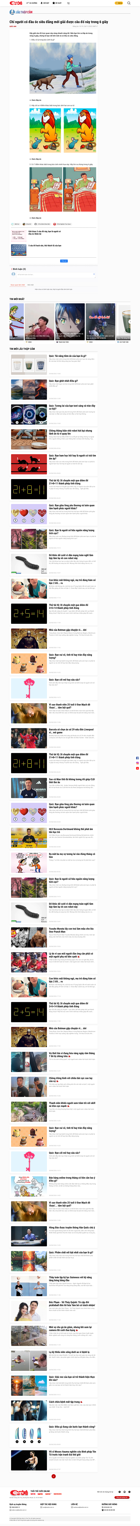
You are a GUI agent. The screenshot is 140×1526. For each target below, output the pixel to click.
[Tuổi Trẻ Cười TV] (124, 1492)
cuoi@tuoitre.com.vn (48, 1507)
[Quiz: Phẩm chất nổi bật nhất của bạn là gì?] (29, 1261)
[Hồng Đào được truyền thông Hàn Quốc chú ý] (29, 1236)
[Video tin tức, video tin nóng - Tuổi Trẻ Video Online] (49, 1493)
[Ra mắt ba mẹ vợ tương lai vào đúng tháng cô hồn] (29, 863)
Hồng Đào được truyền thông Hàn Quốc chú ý (72, 1227)
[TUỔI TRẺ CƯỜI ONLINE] (19, 1493)
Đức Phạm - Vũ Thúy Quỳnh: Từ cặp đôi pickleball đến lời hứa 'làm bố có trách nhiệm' (72, 1304)
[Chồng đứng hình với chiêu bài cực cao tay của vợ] (29, 1087)
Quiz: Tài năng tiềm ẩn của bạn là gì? (67, 356)
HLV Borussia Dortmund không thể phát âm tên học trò (71, 831)
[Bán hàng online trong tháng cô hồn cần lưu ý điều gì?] (29, 1186)
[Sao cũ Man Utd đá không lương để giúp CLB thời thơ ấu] (29, 788)
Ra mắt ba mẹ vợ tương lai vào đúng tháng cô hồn (72, 856)
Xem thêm (53, 1476)
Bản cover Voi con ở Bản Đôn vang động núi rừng (37, 337)
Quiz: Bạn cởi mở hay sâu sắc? (64, 679)
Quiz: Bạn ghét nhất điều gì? (63, 380)
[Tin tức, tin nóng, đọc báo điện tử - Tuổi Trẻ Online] (34, 1493)
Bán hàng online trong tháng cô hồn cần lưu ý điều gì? (72, 1179)
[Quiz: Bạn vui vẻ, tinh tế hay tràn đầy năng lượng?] (29, 663)
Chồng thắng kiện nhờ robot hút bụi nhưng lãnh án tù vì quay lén (70, 432)
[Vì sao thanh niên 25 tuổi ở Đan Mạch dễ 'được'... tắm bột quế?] (29, 713)
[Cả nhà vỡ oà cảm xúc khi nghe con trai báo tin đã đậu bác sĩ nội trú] (100, 321)
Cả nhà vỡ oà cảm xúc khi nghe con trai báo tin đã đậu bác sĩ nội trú (100, 337)
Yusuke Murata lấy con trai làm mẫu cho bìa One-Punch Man (71, 930)
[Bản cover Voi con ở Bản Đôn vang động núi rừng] (39, 321)
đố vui (17, 224)
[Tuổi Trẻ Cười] (129, 1492)
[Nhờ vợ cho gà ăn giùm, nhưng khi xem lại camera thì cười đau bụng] (29, 1336)
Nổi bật (46, 3)
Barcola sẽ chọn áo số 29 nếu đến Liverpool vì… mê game (71, 731)
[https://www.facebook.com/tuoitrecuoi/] (120, 1492)
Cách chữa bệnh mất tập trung (64, 1401)
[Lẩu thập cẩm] (70, 13)
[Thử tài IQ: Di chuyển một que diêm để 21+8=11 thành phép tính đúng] (29, 489)
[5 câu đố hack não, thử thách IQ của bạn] (18, 250)
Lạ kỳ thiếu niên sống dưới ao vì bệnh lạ (69, 1352)
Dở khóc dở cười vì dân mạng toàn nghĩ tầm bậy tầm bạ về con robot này (71, 557)
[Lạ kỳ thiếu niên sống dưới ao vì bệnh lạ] (29, 1361)
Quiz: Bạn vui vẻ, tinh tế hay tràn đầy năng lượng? (70, 656)
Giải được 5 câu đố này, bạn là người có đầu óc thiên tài (44, 232)
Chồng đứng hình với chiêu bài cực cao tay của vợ (70, 1080)
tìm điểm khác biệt (44, 224)
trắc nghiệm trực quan (64, 224)
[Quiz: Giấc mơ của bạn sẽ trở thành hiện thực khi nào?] (29, 1386)
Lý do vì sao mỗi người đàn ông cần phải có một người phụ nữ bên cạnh (71, 955)
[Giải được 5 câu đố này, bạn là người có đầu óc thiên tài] (18, 236)
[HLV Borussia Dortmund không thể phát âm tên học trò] (29, 838)
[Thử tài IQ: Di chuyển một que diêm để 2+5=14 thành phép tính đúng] (29, 614)
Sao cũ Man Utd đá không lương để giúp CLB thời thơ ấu (72, 781)
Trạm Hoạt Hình (63, 342)
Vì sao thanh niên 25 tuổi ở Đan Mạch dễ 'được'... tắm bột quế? (69, 706)
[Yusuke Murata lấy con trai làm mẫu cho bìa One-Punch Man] (29, 937)
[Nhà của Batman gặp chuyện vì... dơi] (29, 638)
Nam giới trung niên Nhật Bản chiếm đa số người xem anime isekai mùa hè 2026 (69, 336)
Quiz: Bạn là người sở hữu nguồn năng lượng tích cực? (71, 532)
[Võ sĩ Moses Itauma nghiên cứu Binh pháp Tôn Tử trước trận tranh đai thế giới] (29, 1460)
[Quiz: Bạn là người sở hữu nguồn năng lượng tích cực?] (29, 539)
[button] (68, 3)
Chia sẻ (63, 261)
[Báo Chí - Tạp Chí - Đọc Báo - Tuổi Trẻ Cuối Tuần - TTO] (41, 1493)
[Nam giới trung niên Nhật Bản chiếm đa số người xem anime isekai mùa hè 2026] (70, 321)
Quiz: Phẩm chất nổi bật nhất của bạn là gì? (71, 1252)
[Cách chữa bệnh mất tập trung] (29, 1410)
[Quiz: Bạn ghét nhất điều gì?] (29, 389)
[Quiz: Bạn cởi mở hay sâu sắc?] (29, 688)
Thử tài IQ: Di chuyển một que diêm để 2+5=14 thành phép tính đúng (68, 607)
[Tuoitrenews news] (58, 1494)
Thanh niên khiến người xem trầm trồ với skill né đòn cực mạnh (72, 1105)
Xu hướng (33, 3)
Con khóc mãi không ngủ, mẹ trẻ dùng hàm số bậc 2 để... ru (72, 582)
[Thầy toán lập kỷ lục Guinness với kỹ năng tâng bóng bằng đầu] (29, 1286)
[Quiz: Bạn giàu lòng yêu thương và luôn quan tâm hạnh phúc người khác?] (29, 514)
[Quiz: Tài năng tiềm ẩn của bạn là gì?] (29, 365)
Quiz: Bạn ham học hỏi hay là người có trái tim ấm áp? (72, 457)
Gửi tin (120, 3)
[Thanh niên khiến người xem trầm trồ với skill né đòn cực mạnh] (29, 1112)
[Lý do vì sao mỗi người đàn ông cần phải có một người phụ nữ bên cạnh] (29, 962)
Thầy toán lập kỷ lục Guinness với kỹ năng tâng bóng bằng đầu (70, 1279)
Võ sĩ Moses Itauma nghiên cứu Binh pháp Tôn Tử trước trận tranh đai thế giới (72, 1453)
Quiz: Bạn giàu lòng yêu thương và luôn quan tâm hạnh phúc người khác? (71, 507)
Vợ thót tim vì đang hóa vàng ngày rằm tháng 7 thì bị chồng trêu (72, 1055)
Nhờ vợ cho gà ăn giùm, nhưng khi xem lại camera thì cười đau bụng (70, 1329)
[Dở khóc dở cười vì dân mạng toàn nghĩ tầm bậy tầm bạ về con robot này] (29, 564)
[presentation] (9, 322)
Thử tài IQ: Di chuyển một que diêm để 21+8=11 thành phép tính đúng (68, 482)
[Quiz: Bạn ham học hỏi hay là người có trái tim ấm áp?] (29, 464)
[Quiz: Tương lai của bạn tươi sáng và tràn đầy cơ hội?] (29, 414)
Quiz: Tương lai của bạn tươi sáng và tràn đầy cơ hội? (72, 407)
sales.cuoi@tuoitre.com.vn (19, 1510)
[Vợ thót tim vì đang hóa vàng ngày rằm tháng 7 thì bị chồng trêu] (29, 1062)
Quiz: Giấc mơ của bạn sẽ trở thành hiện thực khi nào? (72, 1379)
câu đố (29, 224)
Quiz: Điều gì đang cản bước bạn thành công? (72, 1426)
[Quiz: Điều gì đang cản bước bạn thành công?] (29, 1435)
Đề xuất (58, 3)
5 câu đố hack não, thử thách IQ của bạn (44, 245)
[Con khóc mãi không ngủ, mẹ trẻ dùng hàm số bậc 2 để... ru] (29, 589)
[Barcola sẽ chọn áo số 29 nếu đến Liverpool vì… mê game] (29, 738)
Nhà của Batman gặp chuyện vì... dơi (67, 629)
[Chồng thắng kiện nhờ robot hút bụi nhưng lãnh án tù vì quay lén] (29, 439)
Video (30, 342)
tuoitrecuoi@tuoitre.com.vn (80, 1507)
